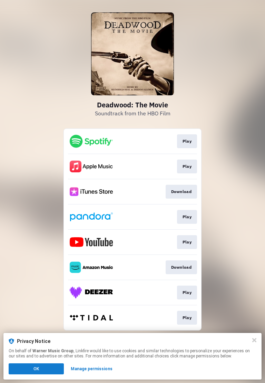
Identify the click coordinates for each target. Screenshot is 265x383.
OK (36, 368)
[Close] (254, 340)
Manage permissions (91, 368)
